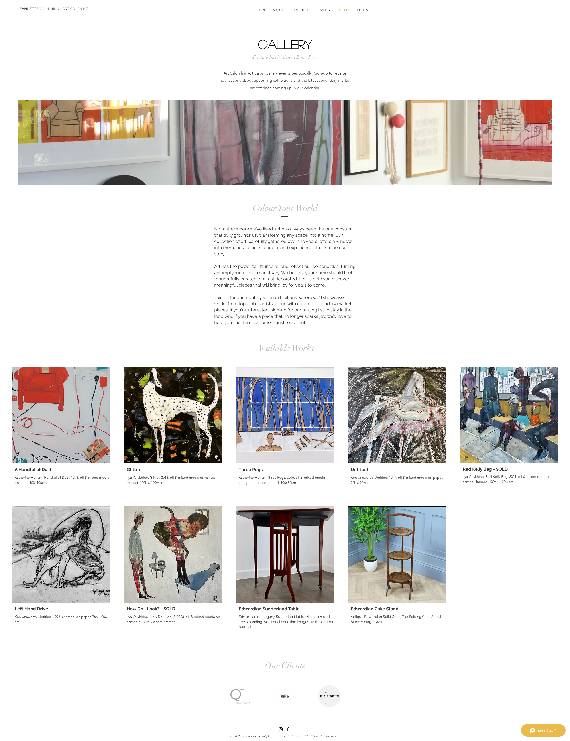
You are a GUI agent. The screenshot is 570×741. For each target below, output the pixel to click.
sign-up (278, 310)
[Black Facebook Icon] (287, 729)
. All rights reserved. (324, 736)
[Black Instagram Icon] (280, 729)
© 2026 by (238, 736)
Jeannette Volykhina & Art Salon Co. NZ (277, 736)
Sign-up (321, 73)
